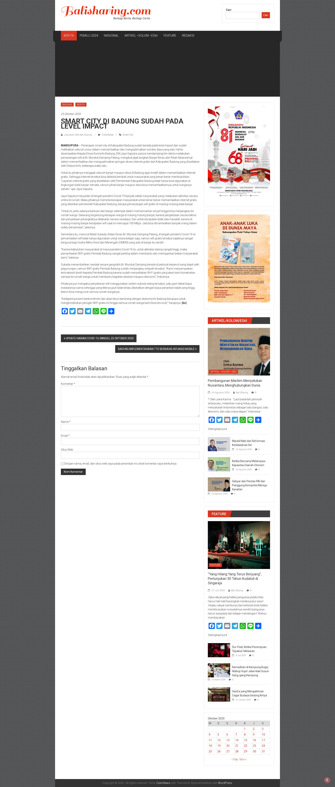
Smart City (128, 134)
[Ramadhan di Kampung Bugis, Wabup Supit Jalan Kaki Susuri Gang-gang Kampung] (219, 670)
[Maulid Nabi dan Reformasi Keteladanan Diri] (219, 443)
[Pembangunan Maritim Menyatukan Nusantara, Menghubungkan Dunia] (239, 351)
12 (219, 740)
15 (245, 740)
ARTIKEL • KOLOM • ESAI (141, 35)
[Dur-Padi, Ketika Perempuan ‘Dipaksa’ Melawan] (219, 649)
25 (210, 751)
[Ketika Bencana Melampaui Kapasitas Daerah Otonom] (219, 464)
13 (228, 740)
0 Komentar (107, 134)
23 (254, 745)
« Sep (234, 759)
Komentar (68, 383)
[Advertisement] (167, 69)
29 (245, 751)
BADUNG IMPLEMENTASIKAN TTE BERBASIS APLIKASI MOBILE (156, 349)
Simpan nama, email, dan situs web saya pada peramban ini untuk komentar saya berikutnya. (120, 463)
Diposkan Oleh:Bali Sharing (78, 134)
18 (210, 745)
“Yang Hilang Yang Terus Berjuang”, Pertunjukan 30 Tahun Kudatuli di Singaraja (235, 578)
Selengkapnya (216, 428)
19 (219, 745)
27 (228, 751)
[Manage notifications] (327, 780)
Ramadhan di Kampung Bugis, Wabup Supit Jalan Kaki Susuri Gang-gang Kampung (250, 671)
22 (245, 745)
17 (263, 740)
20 (228, 745)
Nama (65, 421)
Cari (228, 9)
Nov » (243, 759)
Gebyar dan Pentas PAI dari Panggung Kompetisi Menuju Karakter (249, 485)
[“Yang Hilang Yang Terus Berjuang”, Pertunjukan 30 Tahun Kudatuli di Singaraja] (239, 544)
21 (236, 745)
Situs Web (67, 449)
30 (254, 751)
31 (263, 751)
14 (236, 740)
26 (219, 751)
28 (236, 751)
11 (210, 740)
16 (254, 740)
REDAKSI (188, 35)
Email (65, 435)
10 (263, 734)
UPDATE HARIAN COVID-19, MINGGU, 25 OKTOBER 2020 (100, 338)
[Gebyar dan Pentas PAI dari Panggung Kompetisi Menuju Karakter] (219, 484)
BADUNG (67, 104)
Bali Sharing (242, 392)
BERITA (69, 35)
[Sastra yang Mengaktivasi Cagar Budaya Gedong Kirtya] (219, 694)
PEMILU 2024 (89, 35)
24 (263, 745)
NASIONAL (111, 35)
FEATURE (170, 35)
